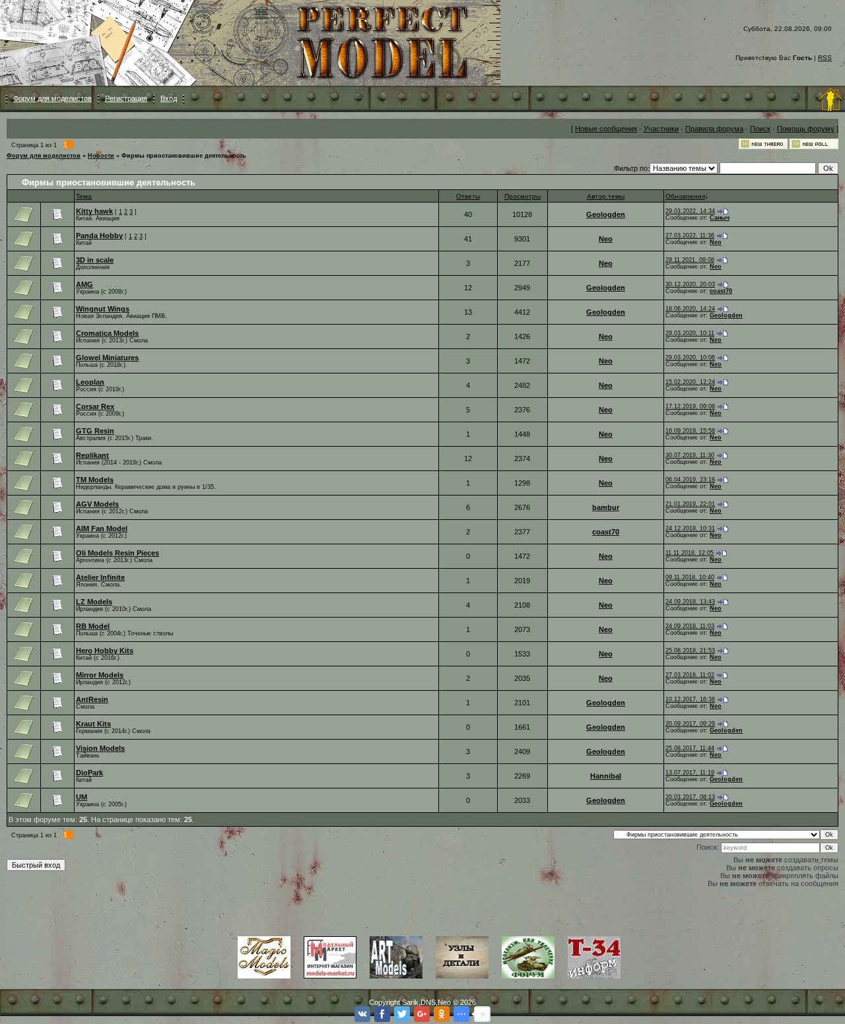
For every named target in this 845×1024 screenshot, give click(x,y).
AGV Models (97, 504)
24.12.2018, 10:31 (690, 528)
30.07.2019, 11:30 (689, 455)
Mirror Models (99, 675)
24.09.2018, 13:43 (690, 601)
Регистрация (126, 98)
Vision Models (100, 748)
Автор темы (606, 196)
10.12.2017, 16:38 (690, 699)
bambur (605, 507)
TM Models (95, 480)
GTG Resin (95, 431)
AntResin (92, 699)
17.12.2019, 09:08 (690, 406)
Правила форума (714, 129)
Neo (606, 239)
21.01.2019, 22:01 (690, 504)
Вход (168, 98)
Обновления (685, 196)
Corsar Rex (95, 406)
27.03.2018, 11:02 (689, 675)
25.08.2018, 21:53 (690, 650)
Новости (101, 155)
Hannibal (605, 776)
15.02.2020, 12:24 (690, 382)
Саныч (719, 217)
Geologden (605, 214)
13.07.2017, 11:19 (689, 772)
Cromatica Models (107, 333)
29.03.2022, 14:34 (690, 211)
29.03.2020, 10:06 (690, 357)
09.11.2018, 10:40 (689, 577)
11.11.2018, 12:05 (689, 553)
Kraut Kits (93, 724)
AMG (84, 284)
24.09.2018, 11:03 (689, 626)
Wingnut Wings (102, 309)
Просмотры (522, 196)
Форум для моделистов (52, 98)
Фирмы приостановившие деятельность (183, 155)
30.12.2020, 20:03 (690, 284)
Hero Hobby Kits (104, 651)
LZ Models (94, 602)
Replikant (92, 455)
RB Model (93, 626)
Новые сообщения (606, 129)
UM (81, 797)
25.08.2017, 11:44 (689, 748)
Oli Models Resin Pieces (117, 553)
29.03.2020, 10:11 (689, 333)
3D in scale (95, 260)
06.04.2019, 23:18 (690, 479)
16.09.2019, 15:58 (690, 431)
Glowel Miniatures (107, 358)
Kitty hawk (94, 211)
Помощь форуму (805, 129)
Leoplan (90, 382)
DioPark (89, 773)
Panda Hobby (99, 236)
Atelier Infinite (100, 577)
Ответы (468, 196)
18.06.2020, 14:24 (690, 308)
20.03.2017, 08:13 (690, 797)
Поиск (760, 129)
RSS (825, 57)
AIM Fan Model (101, 528)
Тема (84, 196)
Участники (661, 129)
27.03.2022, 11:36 (689, 235)
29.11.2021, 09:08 (689, 260)
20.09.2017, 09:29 (690, 723)
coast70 (721, 291)
